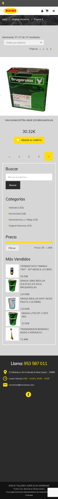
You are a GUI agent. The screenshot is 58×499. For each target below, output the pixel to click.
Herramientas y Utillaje (21, 219)
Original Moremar (20, 19)
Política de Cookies (37, 492)
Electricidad (15, 213)
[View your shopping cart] (47, 10)
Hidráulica (14, 207)
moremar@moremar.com (21, 384)
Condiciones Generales (23, 492)
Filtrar (12, 248)
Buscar (13, 185)
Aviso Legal (10, 492)
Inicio (4, 19)
